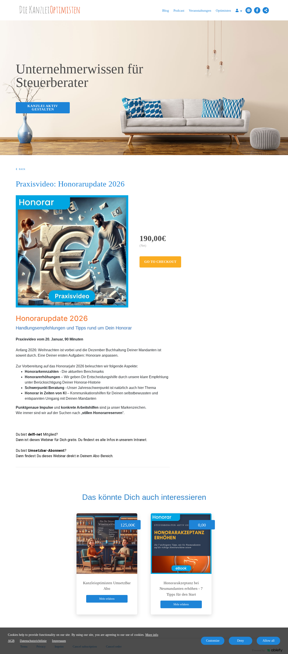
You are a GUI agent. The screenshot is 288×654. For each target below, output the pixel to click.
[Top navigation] (239, 11)
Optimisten (223, 10)
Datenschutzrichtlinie (33, 641)
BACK (22, 169)
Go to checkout (160, 261)
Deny (240, 640)
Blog (165, 10)
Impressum (59, 641)
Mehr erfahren (107, 598)
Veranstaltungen (200, 10)
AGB (11, 641)
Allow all (268, 640)
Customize (212, 640)
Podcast (178, 10)
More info (151, 634)
